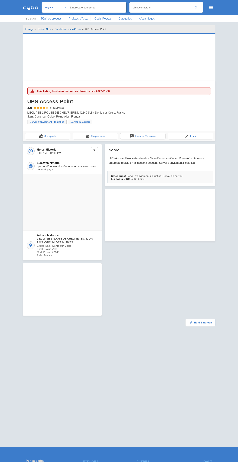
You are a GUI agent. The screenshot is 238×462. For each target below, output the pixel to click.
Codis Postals (103, 18)
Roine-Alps (44, 29)
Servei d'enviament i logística (47, 122)
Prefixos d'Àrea (78, 18)
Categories (125, 18)
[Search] (196, 7)
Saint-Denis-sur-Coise (68, 29)
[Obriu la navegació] (210, 7)
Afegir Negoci (147, 18)
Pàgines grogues (51, 18)
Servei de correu (80, 122)
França (29, 29)
